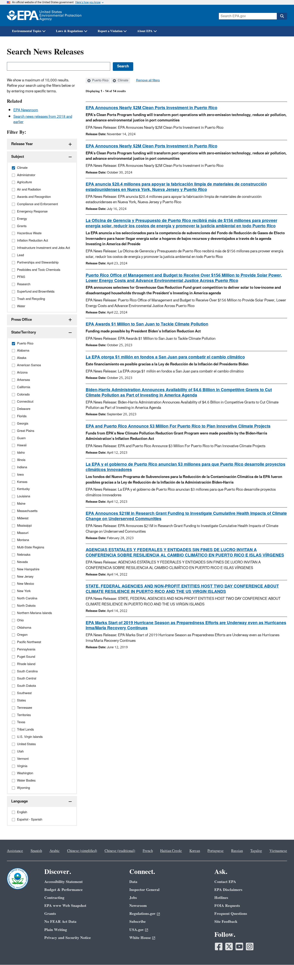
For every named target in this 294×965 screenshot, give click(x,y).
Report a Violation (110, 31)
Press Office (21, 320)
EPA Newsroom (25, 110)
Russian (237, 851)
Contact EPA (225, 882)
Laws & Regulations (69, 31)
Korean (194, 851)
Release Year (22, 144)
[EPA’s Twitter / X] (229, 946)
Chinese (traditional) (120, 851)
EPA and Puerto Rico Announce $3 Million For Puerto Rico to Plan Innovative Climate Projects (178, 426)
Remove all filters (148, 80)
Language (19, 801)
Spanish (36, 851)
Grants (50, 913)
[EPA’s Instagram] (249, 946)
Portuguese (215, 851)
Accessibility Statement (63, 882)
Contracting (54, 897)
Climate (122, 80)
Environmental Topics (26, 31)
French (148, 851)
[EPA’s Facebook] (218, 946)
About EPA (145, 31)
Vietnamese (278, 851)
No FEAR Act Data (60, 921)
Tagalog (256, 851)
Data (133, 882)
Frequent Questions (230, 913)
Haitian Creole (171, 851)
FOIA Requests (227, 905)
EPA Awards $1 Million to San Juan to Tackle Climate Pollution (147, 324)
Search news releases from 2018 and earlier (42, 119)
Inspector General (144, 889)
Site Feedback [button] (225, 921)
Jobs (133, 897)
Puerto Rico (99, 80)
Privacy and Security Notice (67, 938)
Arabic (55, 851)
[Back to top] (282, 953)
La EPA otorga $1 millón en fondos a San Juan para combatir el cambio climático (165, 357)
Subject (17, 157)
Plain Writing (55, 930)
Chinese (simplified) (82, 851)
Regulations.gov (142, 913)
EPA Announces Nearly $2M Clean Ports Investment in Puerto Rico (151, 108)
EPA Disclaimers (228, 889)
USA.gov (136, 930)
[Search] (282, 16)
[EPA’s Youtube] (239, 946)
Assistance (15, 851)
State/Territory (23, 332)
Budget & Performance (63, 889)
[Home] (44, 15)
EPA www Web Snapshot (65, 905)
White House (140, 938)
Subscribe (137, 921)
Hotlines (221, 897)
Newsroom (138, 905)
